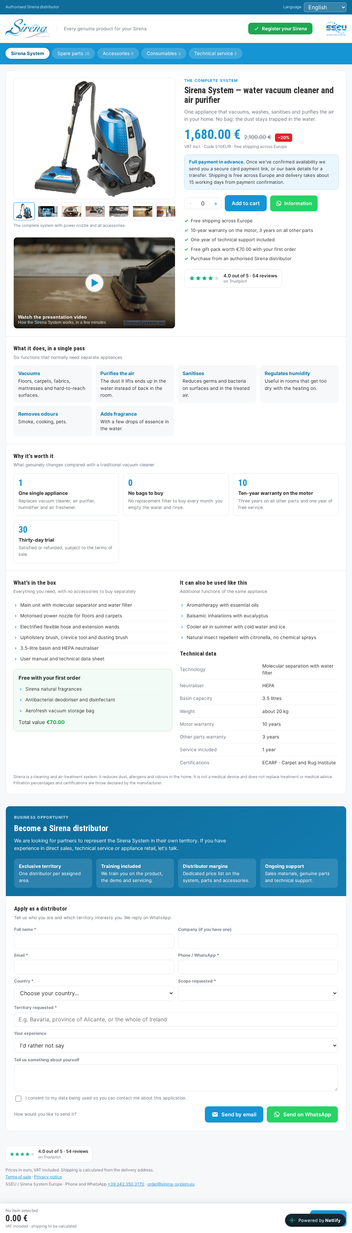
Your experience (30, 1033)
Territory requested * (35, 1007)
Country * (24, 981)
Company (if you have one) (205, 929)
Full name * (25, 929)
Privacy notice (48, 1176)
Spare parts (73, 53)
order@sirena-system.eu (171, 1184)
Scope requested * (197, 981)
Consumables (164, 53)
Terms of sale (18, 1176)
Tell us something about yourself (46, 1059)
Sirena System (27, 53)
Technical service (215, 53)
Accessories (118, 53)
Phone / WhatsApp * (198, 955)
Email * (21, 955)
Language (292, 6)
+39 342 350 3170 (126, 1184)
